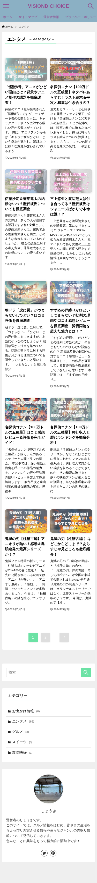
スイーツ (22, 742)
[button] (91, 6)
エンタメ (23, 721)
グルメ (20, 732)
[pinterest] (53, 853)
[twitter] (44, 853)
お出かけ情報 (26, 711)
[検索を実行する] (86, 672)
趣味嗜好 (22, 752)
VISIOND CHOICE (48, 6)
